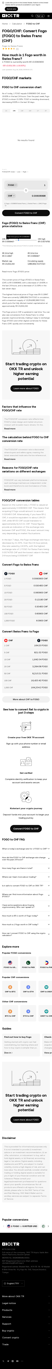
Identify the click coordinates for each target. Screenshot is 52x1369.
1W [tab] (22, 111)
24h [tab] (14, 111)
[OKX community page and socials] (22, 1361)
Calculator (17, 23)
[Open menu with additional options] (48, 16)
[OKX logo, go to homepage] (10, 15)
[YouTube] (17, 1361)
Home (5, 23)
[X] (3, 1361)
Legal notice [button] (9, 1303)
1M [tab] (30, 111)
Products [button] (7, 1310)
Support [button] (6, 1323)
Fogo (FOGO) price (21, 271)
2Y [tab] (46, 111)
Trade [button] (5, 1344)
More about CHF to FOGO (26, 699)
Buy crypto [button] (8, 1330)
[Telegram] (8, 1361)
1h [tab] (6, 111)
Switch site (11, 9)
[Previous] (3, 1226)
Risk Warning (13, 1193)
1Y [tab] (38, 111)
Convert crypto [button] (10, 1337)
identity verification (24, 779)
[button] (32, 15)
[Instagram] (12, 1361)
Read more (9, 428)
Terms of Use (38, 1190)
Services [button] (6, 1316)
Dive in (7, 1052)
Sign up (40, 16)
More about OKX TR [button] (13, 1296)
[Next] (48, 1226)
